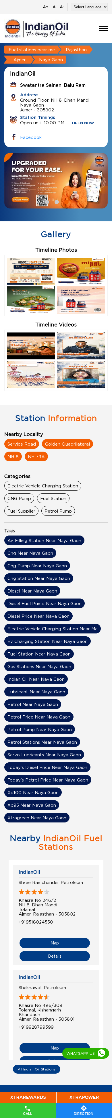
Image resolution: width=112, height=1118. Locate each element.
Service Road (21, 444)
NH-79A (36, 456)
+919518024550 (36, 922)
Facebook (31, 137)
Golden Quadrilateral (67, 444)
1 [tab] (46, 201)
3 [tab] (65, 201)
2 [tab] (56, 201)
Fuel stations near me (32, 49)
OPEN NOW (83, 123)
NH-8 (13, 456)
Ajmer (19, 59)
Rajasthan (76, 49)
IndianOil (29, 872)
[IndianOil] (36, 28)
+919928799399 (36, 1027)
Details (54, 956)
